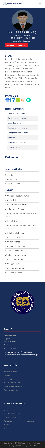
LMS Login (10, 45)
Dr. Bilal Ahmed (13, 242)
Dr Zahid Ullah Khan (15, 233)
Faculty (9, 175)
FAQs (6, 428)
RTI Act (6, 410)
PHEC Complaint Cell (12, 383)
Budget (6, 425)
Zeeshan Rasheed (14, 272)
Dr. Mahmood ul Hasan (16, 204)
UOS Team (32, 445)
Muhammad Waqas (15, 209)
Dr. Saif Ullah (12, 221)
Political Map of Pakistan (13, 386)
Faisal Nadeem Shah (15, 250)
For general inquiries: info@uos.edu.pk (18, 352)
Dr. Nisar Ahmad (13, 237)
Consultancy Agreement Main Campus (19, 421)
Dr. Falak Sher (12, 200)
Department (12, 179)
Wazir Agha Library (11, 390)
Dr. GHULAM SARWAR (16, 268)
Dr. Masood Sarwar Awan (17, 196)
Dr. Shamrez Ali (13, 264)
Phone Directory (10, 372)
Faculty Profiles (13, 183)
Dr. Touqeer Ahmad (15, 259)
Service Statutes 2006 (12, 417)
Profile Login (21, 45)
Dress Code (8, 379)
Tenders (7, 375)
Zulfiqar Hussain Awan (16, 255)
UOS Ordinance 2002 (12, 414)
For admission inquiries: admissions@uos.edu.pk (21, 355)
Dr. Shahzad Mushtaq (16, 246)
